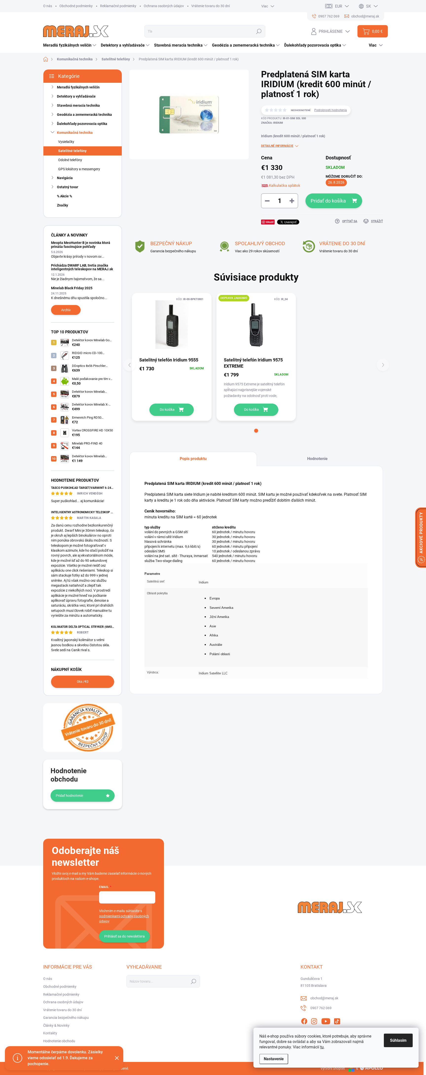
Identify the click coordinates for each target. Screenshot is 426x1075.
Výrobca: (153, 672)
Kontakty (50, 1033)
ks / (83, 681)
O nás (47, 6)
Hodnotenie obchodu (59, 1041)
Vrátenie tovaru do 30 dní (210, 6)
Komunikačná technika (75, 133)
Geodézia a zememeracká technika (84, 115)
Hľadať (259, 31)
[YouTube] (325, 1020)
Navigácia (65, 178)
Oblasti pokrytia (157, 593)
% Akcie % (64, 196)
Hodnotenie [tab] (317, 458)
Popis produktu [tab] (193, 458)
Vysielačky (66, 142)
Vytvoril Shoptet (332, 1068)
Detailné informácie (277, 146)
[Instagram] (314, 1020)
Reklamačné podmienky (118, 6)
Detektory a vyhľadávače (76, 96)
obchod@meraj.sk (324, 998)
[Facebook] (304, 1020)
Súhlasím (398, 1040)
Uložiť (270, 222)
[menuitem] (70, 45)
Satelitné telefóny (72, 151)
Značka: (272, 122)
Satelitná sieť (156, 581)
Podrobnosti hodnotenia (330, 110)
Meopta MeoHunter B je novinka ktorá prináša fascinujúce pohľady (80, 244)
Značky (62, 205)
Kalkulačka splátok (284, 185)
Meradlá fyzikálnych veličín (78, 87)
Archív (66, 310)
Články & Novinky (56, 1025)
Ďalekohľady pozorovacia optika (82, 124)
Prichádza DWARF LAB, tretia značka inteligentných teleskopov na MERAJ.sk (82, 267)
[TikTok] (337, 1020)
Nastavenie (274, 1059)
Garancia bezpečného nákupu (66, 1018)
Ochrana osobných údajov (164, 6)
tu (322, 1047)
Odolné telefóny (70, 160)
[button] (256, 431)
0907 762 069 (321, 1008)
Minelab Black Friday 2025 (71, 288)
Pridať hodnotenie (69, 796)
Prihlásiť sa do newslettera (124, 936)
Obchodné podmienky (76, 6)
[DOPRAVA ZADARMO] (256, 324)
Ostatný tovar (67, 187)
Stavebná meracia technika (78, 105)
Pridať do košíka (328, 201)
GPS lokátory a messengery (79, 169)
